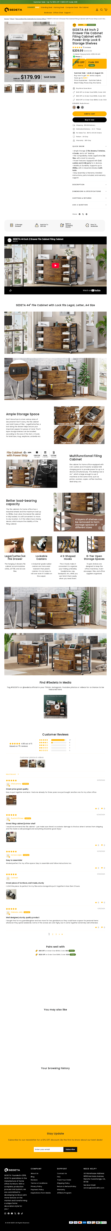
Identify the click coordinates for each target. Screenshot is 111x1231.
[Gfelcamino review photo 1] (11, 800)
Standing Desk (46, 7)
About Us (34, 1173)
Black (78, 107)
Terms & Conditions (39, 1183)
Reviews (34, 1180)
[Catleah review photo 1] (11, 894)
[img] (11, 780)
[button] (77, 47)
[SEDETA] (13, 9)
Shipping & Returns (82, 198)
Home (6, 19)
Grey (82, 107)
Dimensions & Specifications (87, 191)
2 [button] (52, 934)
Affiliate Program (64, 1193)
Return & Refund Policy (66, 1186)
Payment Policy (37, 1189)
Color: (81, 103)
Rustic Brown (74, 107)
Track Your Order (64, 1180)
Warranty (61, 1189)
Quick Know (78, 146)
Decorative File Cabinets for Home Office (31, 19)
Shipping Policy (63, 1183)
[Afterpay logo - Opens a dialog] (76, 56)
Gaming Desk (59, 7)
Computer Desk (71, 7)
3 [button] (56, 934)
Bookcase (48, 13)
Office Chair (58, 13)
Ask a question (80, 205)
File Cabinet (84, 7)
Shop (12, 19)
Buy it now (89, 120)
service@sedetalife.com (94, 1188)
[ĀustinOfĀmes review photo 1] (11, 837)
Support (67, 13)
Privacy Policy (36, 1186)
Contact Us (62, 1173)
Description (78, 184)
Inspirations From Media (41, 1193)
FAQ (58, 1177)
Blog (32, 1177)
